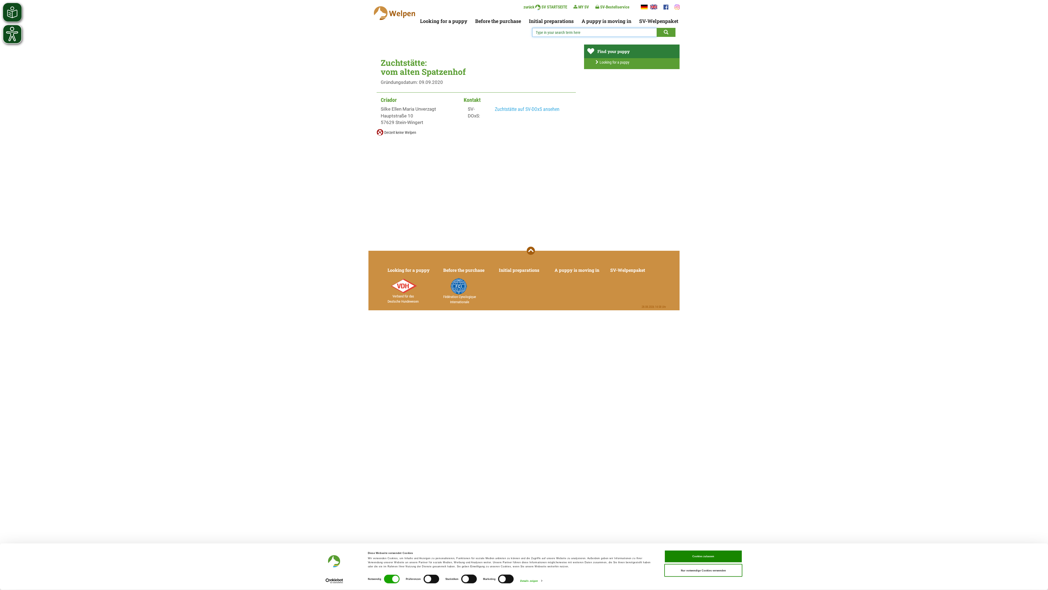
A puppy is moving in (606, 21)
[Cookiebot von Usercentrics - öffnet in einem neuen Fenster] (334, 580)
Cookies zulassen (703, 556)
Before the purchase (498, 21)
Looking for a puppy (443, 21)
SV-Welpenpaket (658, 21)
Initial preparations (551, 21)
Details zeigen (529, 581)
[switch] (431, 579)
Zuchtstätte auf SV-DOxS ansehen (527, 109)
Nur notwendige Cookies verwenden (703, 570)
